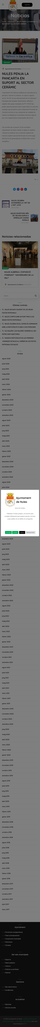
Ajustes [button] (22, 532)
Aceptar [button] (15, 532)
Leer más (8, 532)
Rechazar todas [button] (30, 532)
